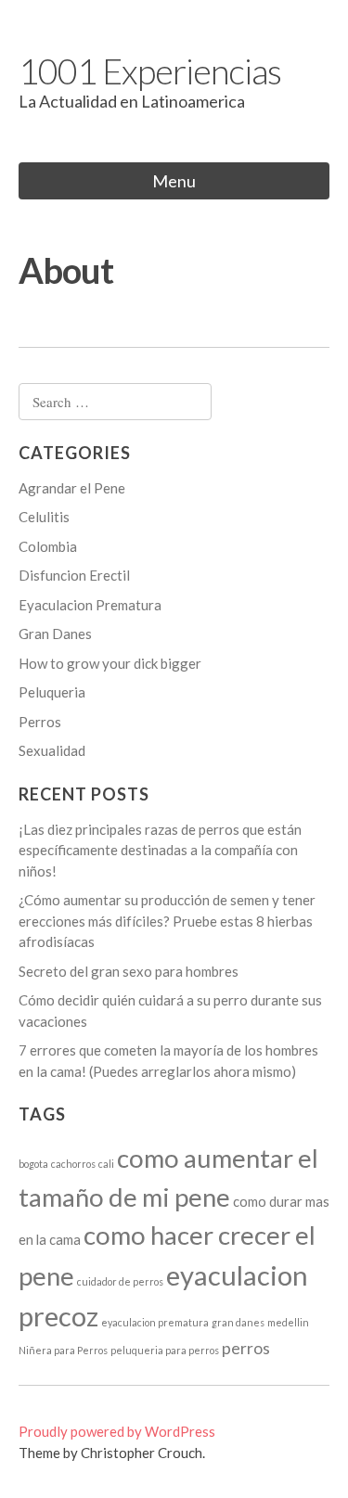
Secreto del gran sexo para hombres (128, 971)
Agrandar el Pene (72, 488)
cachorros (73, 1164)
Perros (40, 721)
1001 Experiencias (150, 70)
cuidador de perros (120, 1281)
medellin (288, 1322)
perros (246, 1348)
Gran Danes (55, 633)
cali (106, 1164)
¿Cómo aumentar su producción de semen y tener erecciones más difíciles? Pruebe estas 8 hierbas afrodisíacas (167, 920)
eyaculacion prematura (155, 1322)
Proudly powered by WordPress (117, 1431)
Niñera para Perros (63, 1350)
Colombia (48, 546)
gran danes (238, 1322)
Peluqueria (52, 692)
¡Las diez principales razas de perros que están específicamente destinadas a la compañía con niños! (160, 850)
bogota (33, 1164)
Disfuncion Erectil (74, 575)
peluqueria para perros (164, 1350)
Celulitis (44, 516)
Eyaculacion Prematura (90, 604)
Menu (174, 181)
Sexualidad (52, 750)
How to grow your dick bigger (110, 663)
